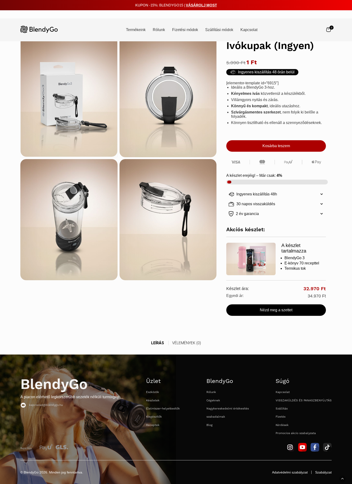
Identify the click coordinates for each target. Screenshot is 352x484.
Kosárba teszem (276, 146)
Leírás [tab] (157, 343)
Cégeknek (213, 400)
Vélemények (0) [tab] (186, 343)
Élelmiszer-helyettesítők (163, 408)
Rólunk (211, 392)
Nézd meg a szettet (276, 310)
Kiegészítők (154, 417)
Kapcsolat (283, 392)
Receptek (152, 425)
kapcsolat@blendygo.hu (46, 405)
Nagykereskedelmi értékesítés (227, 408)
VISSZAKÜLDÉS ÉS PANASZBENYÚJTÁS (304, 400)
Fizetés (280, 417)
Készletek (152, 400)
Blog (209, 425)
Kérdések (282, 425)
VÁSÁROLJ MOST (201, 5)
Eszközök (152, 392)
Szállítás (282, 408)
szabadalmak (215, 417)
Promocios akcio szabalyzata (296, 433)
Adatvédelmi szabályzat (290, 472)
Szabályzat (323, 472)
